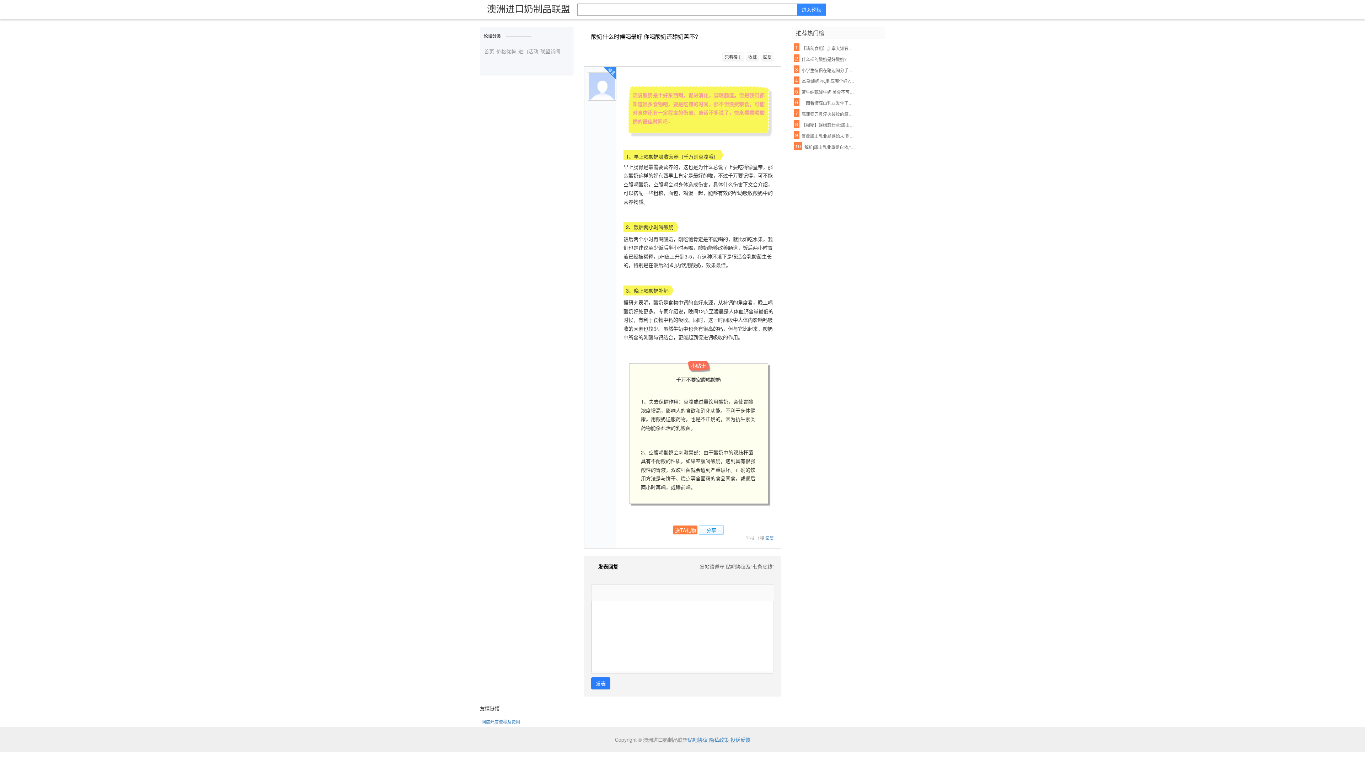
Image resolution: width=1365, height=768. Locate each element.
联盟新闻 (550, 51)
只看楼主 (733, 57)
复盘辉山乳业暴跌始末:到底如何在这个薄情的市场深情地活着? (829, 136)
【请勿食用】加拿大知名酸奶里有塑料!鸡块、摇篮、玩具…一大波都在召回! (829, 48)
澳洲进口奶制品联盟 (528, 8)
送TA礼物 (685, 530)
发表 (601, 683)
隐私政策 (719, 739)
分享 (711, 530)
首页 (489, 51)
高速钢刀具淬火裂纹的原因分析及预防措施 (829, 114)
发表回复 (608, 566)
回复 (767, 57)
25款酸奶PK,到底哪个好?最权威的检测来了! (829, 81)
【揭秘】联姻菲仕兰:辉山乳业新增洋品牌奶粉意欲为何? (829, 125)
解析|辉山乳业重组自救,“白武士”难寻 (831, 147)
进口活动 (528, 51)
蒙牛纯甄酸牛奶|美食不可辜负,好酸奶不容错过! (829, 92)
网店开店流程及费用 (501, 722)
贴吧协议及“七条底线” (750, 566)
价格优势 (506, 51)
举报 (750, 538)
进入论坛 (811, 9)
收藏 (752, 57)
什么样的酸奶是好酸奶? (824, 59)
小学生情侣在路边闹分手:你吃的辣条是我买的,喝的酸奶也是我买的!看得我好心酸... (829, 70)
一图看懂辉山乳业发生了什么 (829, 103)
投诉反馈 (740, 739)
